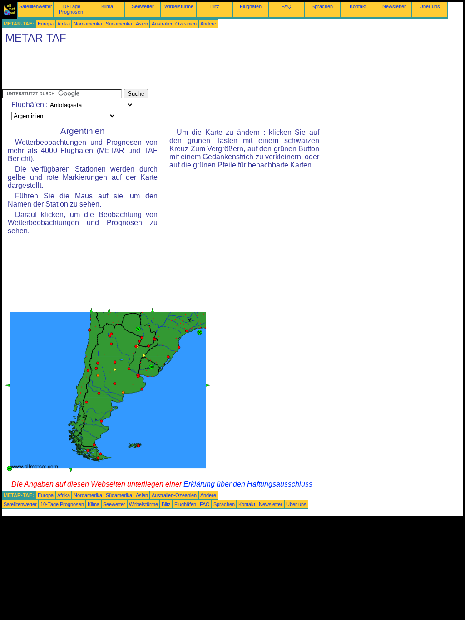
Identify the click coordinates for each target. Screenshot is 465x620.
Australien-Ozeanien (174, 23)
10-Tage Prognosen (71, 9)
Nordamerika (88, 23)
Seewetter (143, 6)
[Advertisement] (167, 68)
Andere (208, 23)
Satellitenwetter (35, 6)
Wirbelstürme (178, 6)
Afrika (63, 23)
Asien (142, 23)
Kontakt (358, 6)
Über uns (430, 6)
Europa (46, 23)
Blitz (214, 6)
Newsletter (394, 6)
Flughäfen (251, 6)
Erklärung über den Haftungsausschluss (247, 484)
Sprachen (322, 6)
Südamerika (119, 23)
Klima (107, 6)
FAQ (287, 6)
